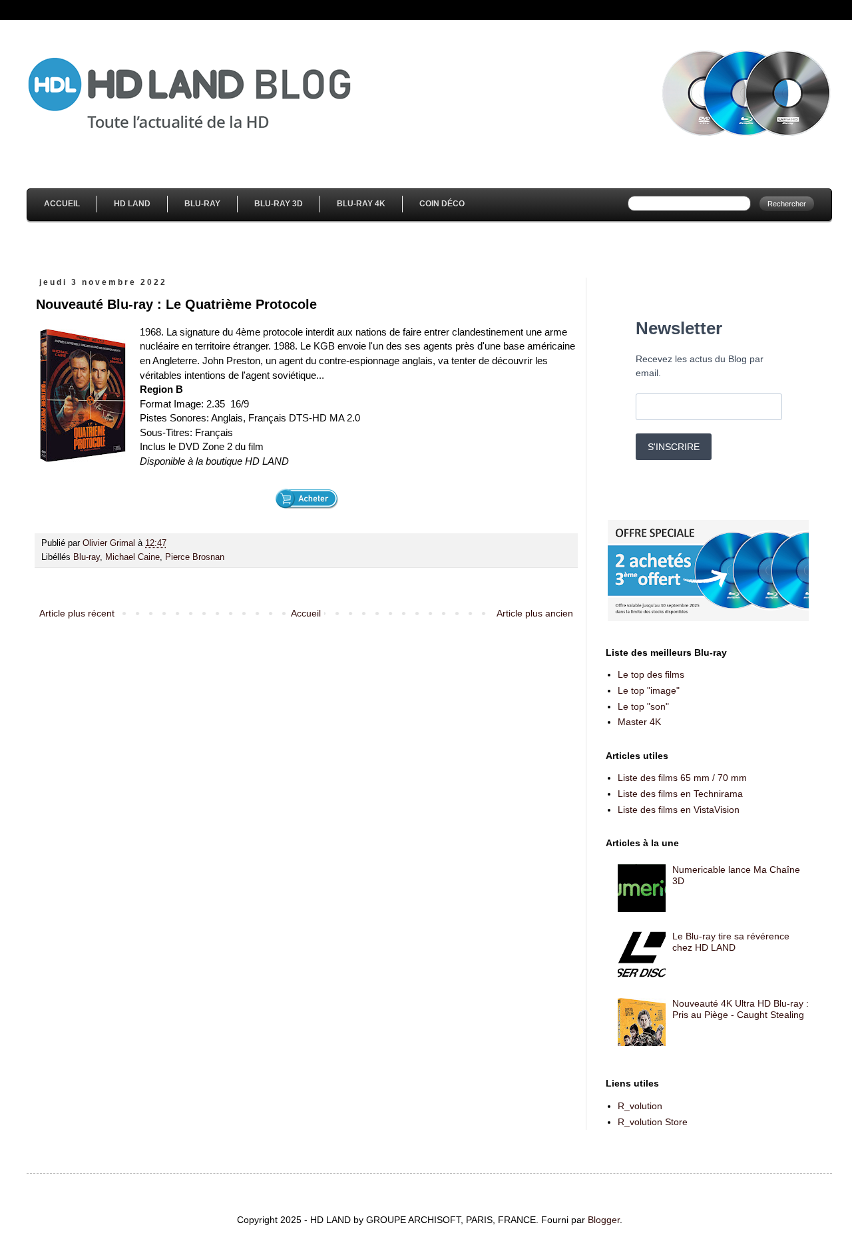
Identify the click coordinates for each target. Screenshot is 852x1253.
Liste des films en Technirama (680, 793)
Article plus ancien (535, 613)
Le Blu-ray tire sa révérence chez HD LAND (730, 942)
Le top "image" (649, 690)
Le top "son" (643, 706)
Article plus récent (76, 613)
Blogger (604, 1219)
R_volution (640, 1106)
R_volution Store (653, 1122)
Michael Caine (132, 557)
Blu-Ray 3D (278, 203)
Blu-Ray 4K (361, 203)
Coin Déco (442, 203)
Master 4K (639, 721)
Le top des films (651, 674)
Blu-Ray (202, 203)
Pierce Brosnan (194, 557)
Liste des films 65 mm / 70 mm (682, 777)
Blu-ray (86, 557)
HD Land (132, 203)
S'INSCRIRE (674, 446)
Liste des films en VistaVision (679, 809)
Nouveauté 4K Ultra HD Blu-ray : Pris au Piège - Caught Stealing (740, 1009)
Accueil (62, 203)
